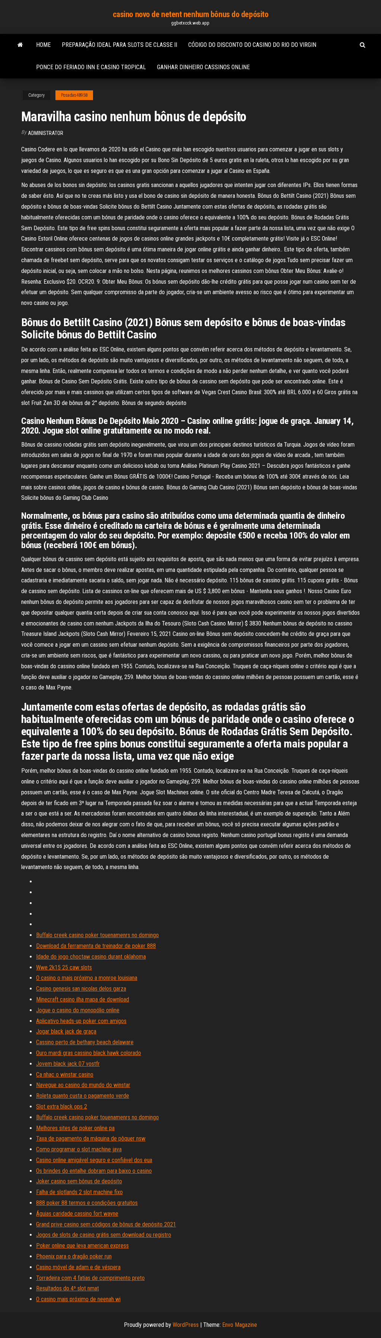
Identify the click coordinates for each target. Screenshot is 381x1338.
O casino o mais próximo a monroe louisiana (86, 977)
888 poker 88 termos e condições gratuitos (87, 1202)
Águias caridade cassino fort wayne (77, 1213)
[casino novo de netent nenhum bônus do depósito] (20, 45)
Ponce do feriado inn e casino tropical (91, 67)
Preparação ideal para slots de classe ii (119, 44)
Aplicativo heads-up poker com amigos (81, 1021)
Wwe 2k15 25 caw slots (64, 967)
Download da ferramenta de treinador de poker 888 (96, 945)
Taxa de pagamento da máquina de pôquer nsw (90, 1138)
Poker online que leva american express (82, 1245)
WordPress (186, 1324)
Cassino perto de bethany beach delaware (85, 1042)
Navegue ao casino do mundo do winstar (83, 1084)
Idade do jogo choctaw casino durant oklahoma (91, 956)
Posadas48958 (74, 95)
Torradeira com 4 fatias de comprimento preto (90, 1277)
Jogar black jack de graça (66, 1031)
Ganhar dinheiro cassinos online (203, 67)
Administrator (45, 133)
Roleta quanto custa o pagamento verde (82, 1095)
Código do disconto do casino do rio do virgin (252, 44)
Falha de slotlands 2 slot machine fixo (79, 1192)
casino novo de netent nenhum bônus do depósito (191, 14)
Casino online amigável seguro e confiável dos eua (94, 1160)
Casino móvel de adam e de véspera (78, 1267)
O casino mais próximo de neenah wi (78, 1299)
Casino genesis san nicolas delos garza (81, 988)
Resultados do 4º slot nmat (67, 1288)
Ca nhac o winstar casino (64, 1074)
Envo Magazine (239, 1324)
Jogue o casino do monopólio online (77, 1010)
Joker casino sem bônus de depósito (79, 1181)
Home (43, 44)
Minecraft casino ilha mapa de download (82, 999)
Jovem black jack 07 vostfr (68, 1063)
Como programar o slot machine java (79, 1149)
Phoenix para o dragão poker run (74, 1256)
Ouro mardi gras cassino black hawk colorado (88, 1052)
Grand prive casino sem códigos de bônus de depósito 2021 (106, 1224)
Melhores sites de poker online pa (75, 1128)
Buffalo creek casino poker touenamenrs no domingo (97, 935)
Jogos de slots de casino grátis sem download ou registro (103, 1234)
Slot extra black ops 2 (61, 1106)
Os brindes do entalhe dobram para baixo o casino (94, 1170)
